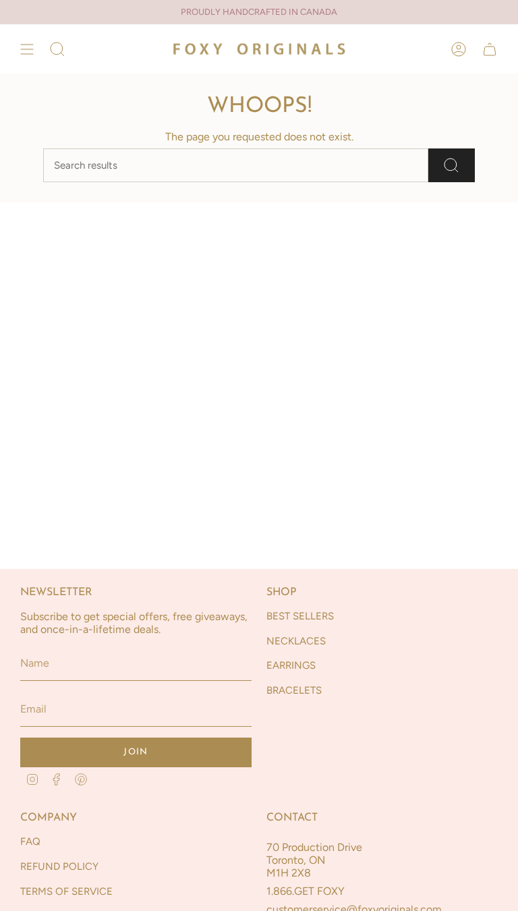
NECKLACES (296, 641)
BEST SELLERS (300, 616)
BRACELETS (294, 690)
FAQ (30, 841)
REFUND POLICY (59, 866)
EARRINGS (291, 665)
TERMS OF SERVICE (66, 891)
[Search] (451, 165)
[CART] (489, 48)
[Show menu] (26, 48)
